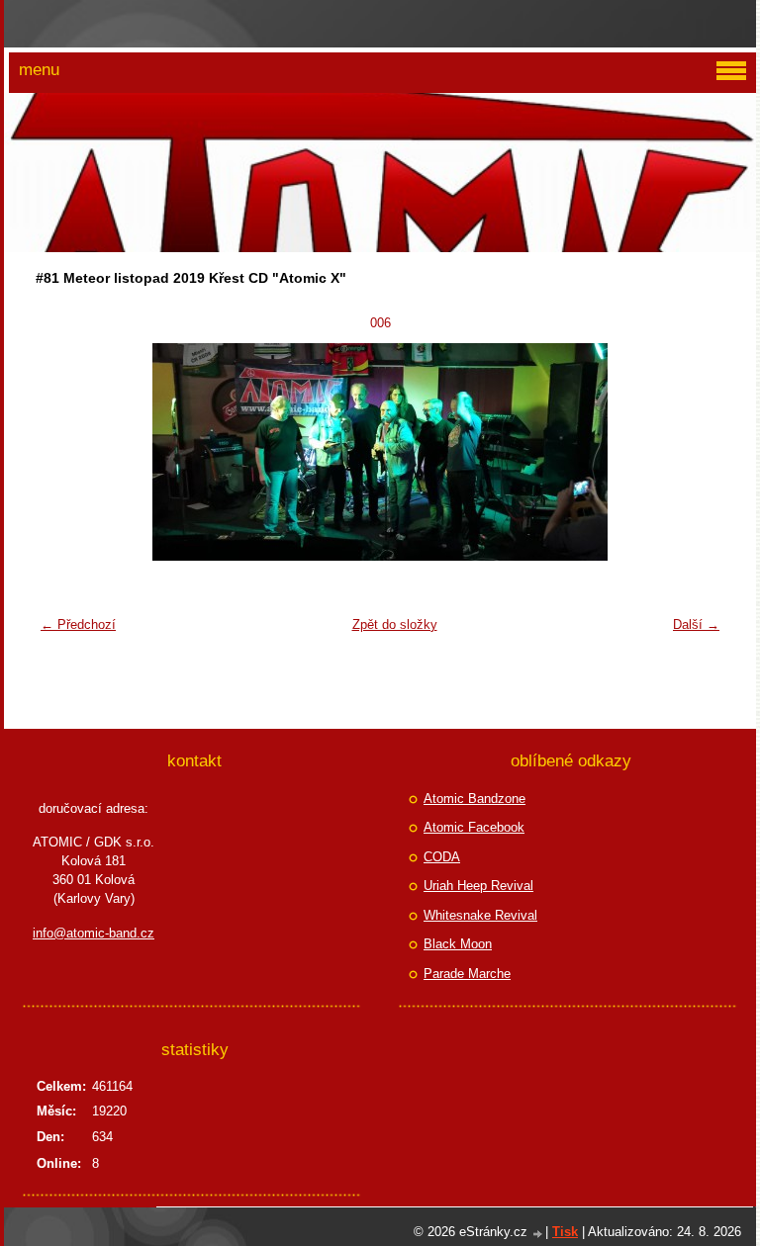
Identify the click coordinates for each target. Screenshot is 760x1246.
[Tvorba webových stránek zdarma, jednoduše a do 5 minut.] (538, 1233)
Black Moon (458, 943)
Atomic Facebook (474, 827)
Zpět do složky (394, 624)
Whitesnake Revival (480, 915)
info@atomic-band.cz (93, 933)
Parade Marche (467, 973)
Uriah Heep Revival (478, 885)
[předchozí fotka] (63, 452)
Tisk (565, 1231)
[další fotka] (697, 452)
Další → (696, 624)
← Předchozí (78, 624)
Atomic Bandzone (474, 798)
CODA (442, 856)
